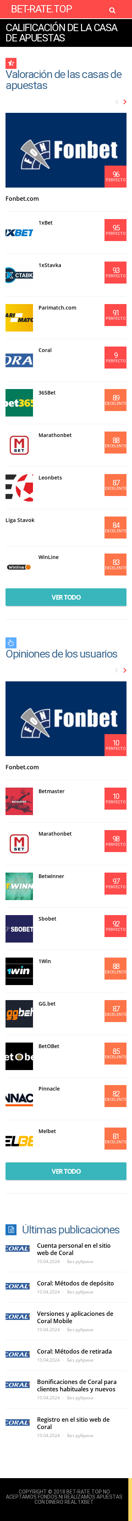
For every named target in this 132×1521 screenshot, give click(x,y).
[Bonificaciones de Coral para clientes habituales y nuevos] (18, 1384)
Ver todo (66, 597)
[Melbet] (19, 1141)
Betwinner (51, 876)
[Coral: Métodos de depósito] (18, 1286)
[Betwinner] (19, 886)
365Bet (47, 392)
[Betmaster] (19, 801)
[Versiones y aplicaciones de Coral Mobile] (18, 1316)
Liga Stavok (20, 520)
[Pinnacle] (19, 1099)
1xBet (45, 222)
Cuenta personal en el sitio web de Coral (74, 1249)
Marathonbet (55, 435)
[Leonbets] (19, 488)
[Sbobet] (19, 929)
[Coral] (19, 360)
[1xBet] (19, 233)
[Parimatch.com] (19, 318)
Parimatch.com (57, 307)
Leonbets (50, 477)
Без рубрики (80, 1261)
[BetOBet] (19, 1056)
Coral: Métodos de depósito (75, 1283)
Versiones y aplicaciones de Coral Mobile (75, 1317)
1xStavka (49, 265)
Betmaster (51, 791)
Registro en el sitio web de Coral (73, 1423)
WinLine (48, 557)
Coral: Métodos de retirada (74, 1351)
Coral (45, 350)
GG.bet (47, 1003)
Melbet (47, 1131)
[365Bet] (19, 403)
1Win (44, 961)
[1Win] (19, 971)
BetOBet (48, 1046)
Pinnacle (49, 1088)
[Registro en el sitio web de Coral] (18, 1422)
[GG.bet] (19, 1014)
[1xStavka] (19, 275)
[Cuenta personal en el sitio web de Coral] (18, 1248)
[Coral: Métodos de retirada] (18, 1354)
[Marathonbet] (19, 445)
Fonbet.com (22, 199)
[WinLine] (19, 567)
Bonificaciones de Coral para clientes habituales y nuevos (77, 1385)
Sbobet (47, 918)
